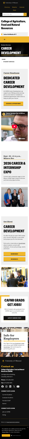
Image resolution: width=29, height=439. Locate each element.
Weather (14, 7)
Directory (7, 7)
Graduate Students (7, 397)
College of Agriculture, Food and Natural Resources (13, 24)
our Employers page (18, 343)
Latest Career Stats (14, 318)
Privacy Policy (5, 432)
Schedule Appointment (13, 103)
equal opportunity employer (13, 422)
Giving (4, 415)
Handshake (22, 243)
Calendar (21, 7)
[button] (16, 435)
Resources (14, 259)
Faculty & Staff (6, 400)
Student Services (8, 62)
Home (3, 59)
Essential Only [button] (6, 435)
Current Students (7, 394)
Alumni (4, 403)
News (14, 10)
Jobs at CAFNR (6, 412)
